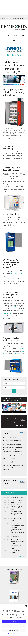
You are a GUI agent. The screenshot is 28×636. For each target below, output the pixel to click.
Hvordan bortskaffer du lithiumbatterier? (13, 447)
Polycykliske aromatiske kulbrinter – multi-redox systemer (16, 547)
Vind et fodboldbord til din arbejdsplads (12, 444)
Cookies (8, 633)
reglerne (21, 137)
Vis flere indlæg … (21, 474)
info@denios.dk (18, 353)
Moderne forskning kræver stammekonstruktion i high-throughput (17, 541)
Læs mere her (19, 425)
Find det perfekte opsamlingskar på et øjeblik (14, 465)
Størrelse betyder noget (16, 529)
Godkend (14, 621)
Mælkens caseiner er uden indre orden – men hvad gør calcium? (17, 532)
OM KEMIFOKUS (15, 18)
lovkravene (16, 224)
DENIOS (6, 343)
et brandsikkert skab (15, 306)
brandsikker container (7, 313)
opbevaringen (20, 348)
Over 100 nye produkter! (9, 458)
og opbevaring (17, 273)
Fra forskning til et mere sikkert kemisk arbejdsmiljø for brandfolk (17, 525)
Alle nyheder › (22, 556)
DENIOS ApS (14, 55)
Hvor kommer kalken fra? (17, 522)
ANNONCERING (8, 18)
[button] (25, 606)
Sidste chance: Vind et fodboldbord (11, 437)
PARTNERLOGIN (23, 18)
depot (15, 316)
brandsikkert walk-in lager (12, 311)
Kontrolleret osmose (16, 502)
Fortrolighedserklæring (16, 633)
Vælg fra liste (14, 630)
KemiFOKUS (14, 27)
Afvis (14, 626)
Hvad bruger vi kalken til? (17, 500)
